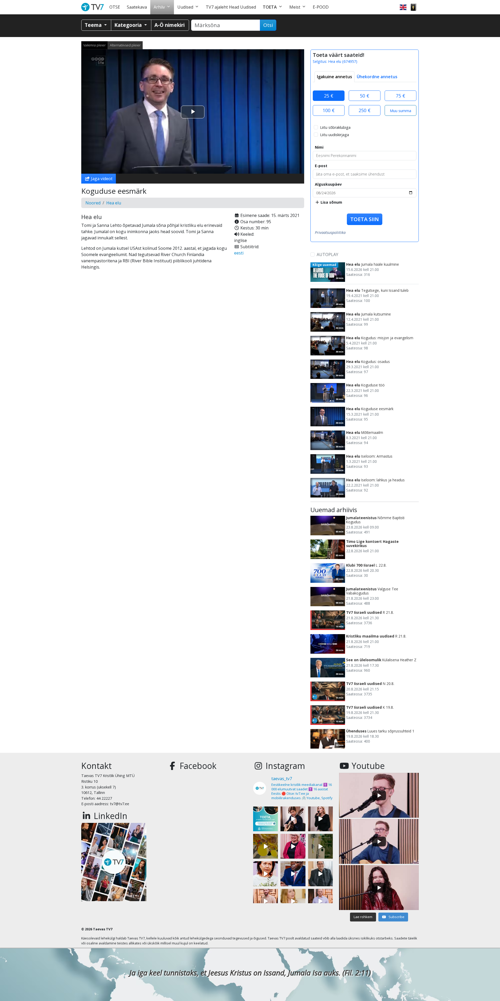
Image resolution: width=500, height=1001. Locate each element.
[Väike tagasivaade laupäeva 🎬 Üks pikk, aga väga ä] (320, 846)
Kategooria (128, 24)
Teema (94, 24)
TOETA (270, 7)
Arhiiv (159, 7)
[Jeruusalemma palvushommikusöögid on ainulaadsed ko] (292, 873)
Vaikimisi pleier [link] (94, 45)
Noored (93, 203)
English (403, 7)
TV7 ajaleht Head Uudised (231, 7)
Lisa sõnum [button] (331, 202)
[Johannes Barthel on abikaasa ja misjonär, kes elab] (320, 873)
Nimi (319, 147)
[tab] (334, 76)
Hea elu (113, 203)
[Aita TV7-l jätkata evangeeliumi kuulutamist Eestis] (265, 818)
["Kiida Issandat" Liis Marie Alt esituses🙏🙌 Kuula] (320, 818)
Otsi (268, 25)
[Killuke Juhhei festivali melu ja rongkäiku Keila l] (265, 846)
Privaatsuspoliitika (330, 232)
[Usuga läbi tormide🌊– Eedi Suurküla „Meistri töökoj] (320, 901)
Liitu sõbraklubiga (335, 127)
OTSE (114, 7)
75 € (400, 96)
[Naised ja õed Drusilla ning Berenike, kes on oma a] (265, 873)
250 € (365, 110)
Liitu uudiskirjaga (334, 134)
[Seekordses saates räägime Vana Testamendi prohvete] (292, 901)
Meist (294, 7)
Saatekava (137, 7)
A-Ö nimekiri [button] (169, 24)
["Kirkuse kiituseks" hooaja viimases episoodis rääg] (292, 846)
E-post (321, 165)
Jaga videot (101, 178)
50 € (364, 96)
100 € (329, 110)
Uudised (185, 7)
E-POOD (321, 7)
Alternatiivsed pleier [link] (125, 45)
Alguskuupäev (328, 184)
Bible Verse (413, 7)
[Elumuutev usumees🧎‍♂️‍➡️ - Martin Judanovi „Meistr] (265, 901)
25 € (328, 96)
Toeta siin (364, 219)
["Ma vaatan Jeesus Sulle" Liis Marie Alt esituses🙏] (292, 818)
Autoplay (327, 254)
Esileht (93, 7)
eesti (238, 253)
